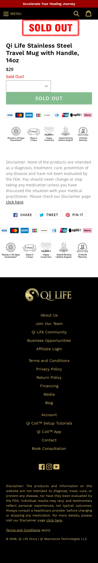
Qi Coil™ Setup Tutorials (49, 423)
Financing (49, 386)
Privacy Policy (49, 369)
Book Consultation (49, 448)
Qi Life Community (49, 332)
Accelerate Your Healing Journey (49, 4)
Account (49, 415)
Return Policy (49, 377)
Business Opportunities (49, 340)
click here (14, 202)
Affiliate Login (49, 349)
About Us (49, 315)
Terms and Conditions (49, 360)
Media (49, 394)
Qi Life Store (28, 539)
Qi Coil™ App (49, 431)
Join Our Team (49, 323)
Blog (49, 403)
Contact (49, 440)
